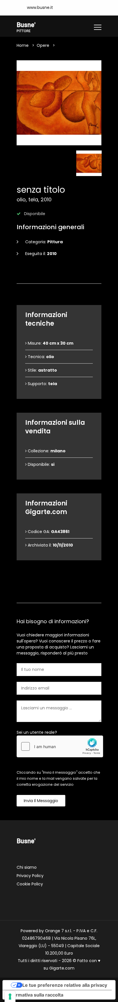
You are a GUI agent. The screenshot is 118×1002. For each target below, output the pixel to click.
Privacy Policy (30, 876)
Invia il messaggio (41, 801)
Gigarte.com (61, 968)
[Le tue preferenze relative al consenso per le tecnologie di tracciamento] (10, 996)
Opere (43, 45)
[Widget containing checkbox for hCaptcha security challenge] (60, 746)
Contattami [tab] (62, 596)
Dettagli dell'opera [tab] (61, 276)
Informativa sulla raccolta (35, 995)
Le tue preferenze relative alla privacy (64, 985)
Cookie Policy (30, 884)
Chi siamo (27, 867)
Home (23, 45)
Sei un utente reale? (37, 732)
